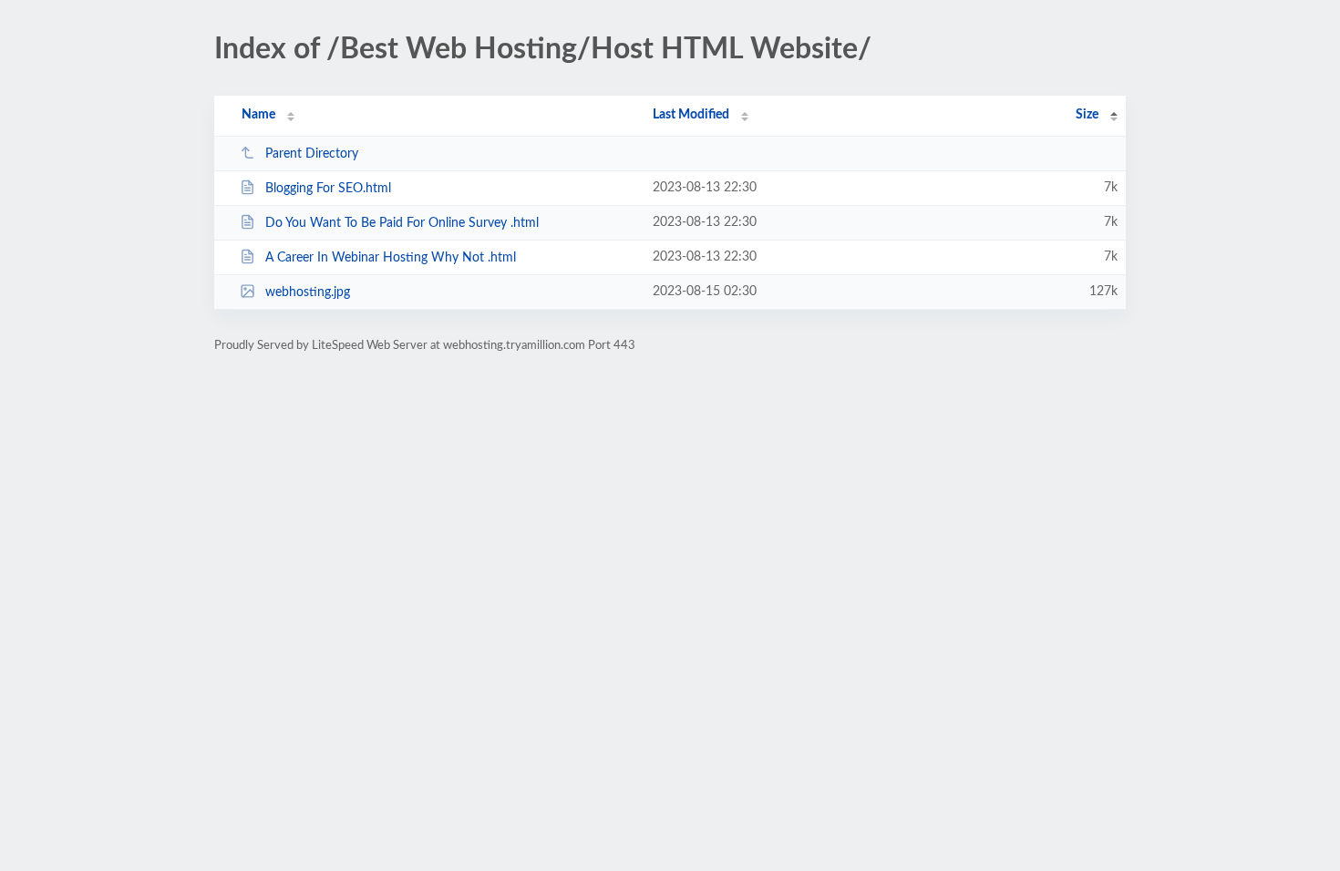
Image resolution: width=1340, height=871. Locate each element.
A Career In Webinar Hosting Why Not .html (390, 257)
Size (1087, 114)
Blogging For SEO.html (328, 188)
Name (258, 114)
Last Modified (691, 114)
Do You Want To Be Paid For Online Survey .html (402, 223)
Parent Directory (311, 154)
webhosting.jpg (307, 292)
